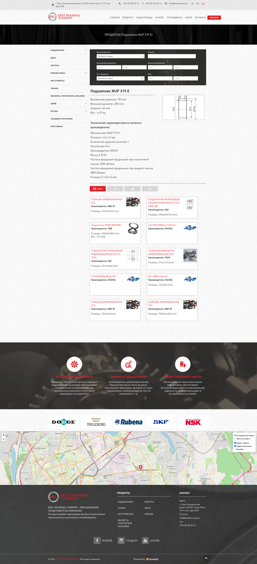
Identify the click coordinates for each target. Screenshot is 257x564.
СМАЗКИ (54, 88)
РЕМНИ (121, 508)
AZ (193, 3)
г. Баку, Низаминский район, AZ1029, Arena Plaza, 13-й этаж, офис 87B (83, 5)
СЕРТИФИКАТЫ (174, 17)
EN (198, 3)
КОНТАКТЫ (200, 17)
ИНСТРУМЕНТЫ (58, 81)
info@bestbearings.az (178, 3)
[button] (116, 443)
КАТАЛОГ (159, 17)
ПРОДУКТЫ (128, 17)
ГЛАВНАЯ (115, 17)
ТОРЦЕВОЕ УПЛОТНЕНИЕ (62, 119)
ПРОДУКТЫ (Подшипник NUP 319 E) (128, 34)
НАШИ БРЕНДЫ (144, 17)
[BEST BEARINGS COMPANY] (65, 17)
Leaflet (245, 484)
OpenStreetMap (252, 484)
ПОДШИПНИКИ (125, 501)
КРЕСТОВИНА (57, 127)
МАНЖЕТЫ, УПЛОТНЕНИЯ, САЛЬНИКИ (68, 96)
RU (203, 3)
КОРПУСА (55, 66)
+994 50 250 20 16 (131, 3)
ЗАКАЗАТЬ (214, 18)
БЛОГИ (188, 17)
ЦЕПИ (53, 58)
